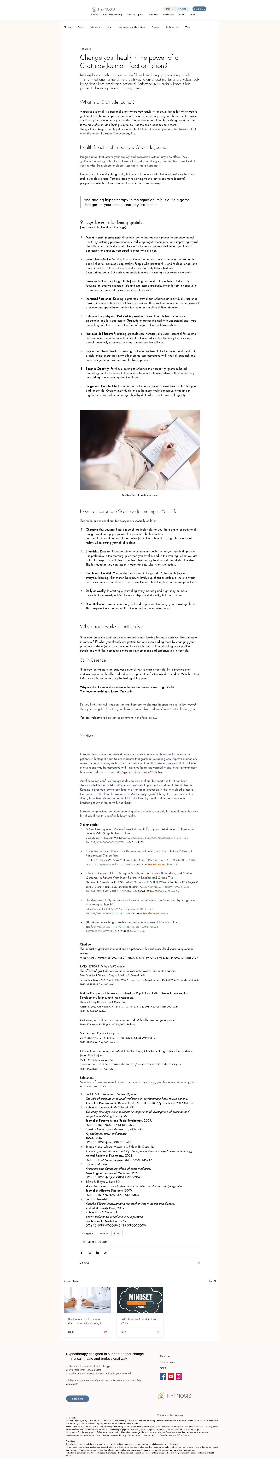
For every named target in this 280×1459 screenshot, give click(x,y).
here (206, 1432)
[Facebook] (163, 1376)
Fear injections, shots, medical (131, 26)
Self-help (92, 1241)
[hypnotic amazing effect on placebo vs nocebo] (87, 1300)
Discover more (168, 1362)
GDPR (163, 1368)
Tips (83, 1241)
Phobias (155, 26)
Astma (80, 26)
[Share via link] (105, 1252)
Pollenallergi (95, 26)
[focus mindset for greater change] (140, 1300)
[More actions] (198, 49)
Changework (88, 1233)
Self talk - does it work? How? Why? (139, 1321)
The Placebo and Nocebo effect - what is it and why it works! (84, 1321)
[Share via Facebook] (81, 1252)
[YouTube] (171, 1376)
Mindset (104, 1233)
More (187, 26)
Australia (139, 1435)
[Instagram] (179, 1376)
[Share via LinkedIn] (97, 1252)
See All (212, 1280)
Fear (109, 26)
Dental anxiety (172, 26)
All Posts (67, 26)
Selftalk (117, 1233)
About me (165, 1356)
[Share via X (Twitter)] (89, 1252)
